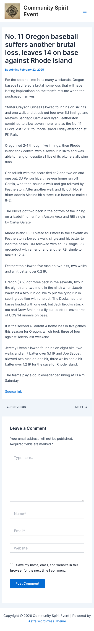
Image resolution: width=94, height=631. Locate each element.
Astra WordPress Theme (47, 621)
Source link (13, 392)
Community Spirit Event (46, 10)
